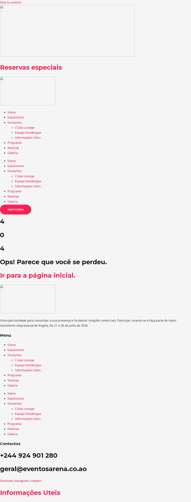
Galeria (12, 153)
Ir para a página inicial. (37, 275)
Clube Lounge (24, 128)
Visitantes (14, 122)
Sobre (11, 112)
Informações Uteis (28, 138)
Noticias (13, 148)
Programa (14, 143)
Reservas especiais (31, 67)
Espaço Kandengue (28, 133)
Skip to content (10, 2)
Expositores (15, 117)
